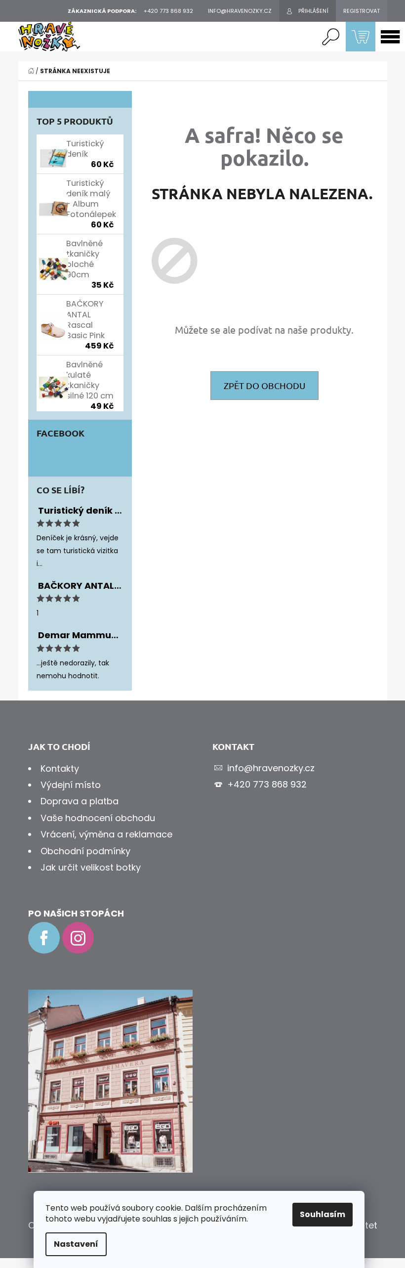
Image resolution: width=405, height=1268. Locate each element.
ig (78, 938)
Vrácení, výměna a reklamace (106, 834)
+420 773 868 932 (267, 784)
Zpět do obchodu (264, 385)
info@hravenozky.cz (271, 768)
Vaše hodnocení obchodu (97, 818)
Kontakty (59, 768)
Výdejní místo (70, 785)
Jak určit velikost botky (90, 867)
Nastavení (76, 1244)
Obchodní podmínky (85, 851)
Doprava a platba (79, 801)
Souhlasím (322, 1214)
